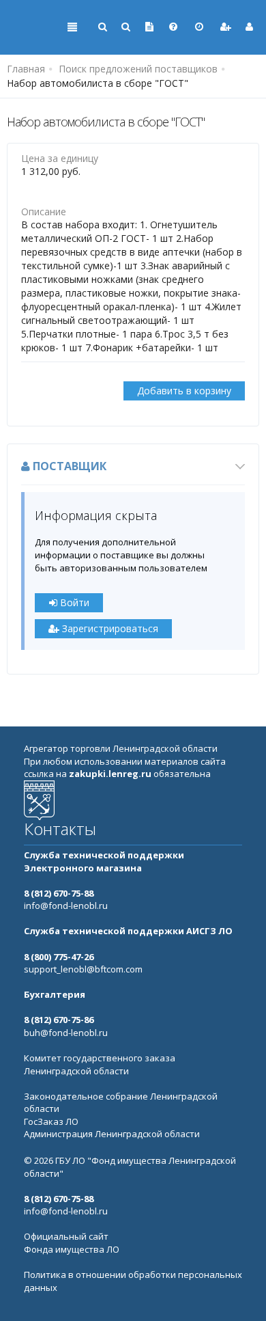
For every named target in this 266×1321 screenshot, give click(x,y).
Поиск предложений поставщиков (138, 68)
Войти (73, 602)
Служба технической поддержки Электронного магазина (104, 861)
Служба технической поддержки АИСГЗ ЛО (128, 931)
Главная (26, 68)
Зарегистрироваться (108, 628)
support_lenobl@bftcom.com (83, 969)
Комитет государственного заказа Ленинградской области (99, 1064)
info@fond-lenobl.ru (66, 905)
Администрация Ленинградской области (112, 1134)
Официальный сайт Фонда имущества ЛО (71, 1242)
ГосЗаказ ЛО (51, 1121)
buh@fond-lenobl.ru (66, 1032)
